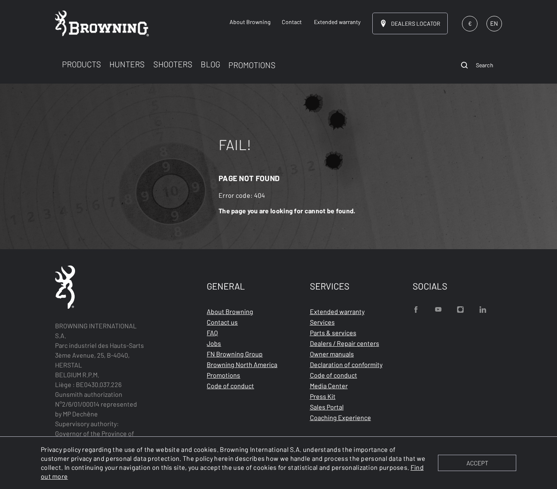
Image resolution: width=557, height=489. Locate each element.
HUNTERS (127, 64)
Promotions (223, 375)
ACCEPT (477, 463)
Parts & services (333, 332)
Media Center (329, 385)
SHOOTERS (172, 64)
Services (322, 322)
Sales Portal (327, 407)
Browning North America (242, 364)
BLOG (210, 64)
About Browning (230, 311)
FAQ (212, 332)
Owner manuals (332, 354)
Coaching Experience (340, 417)
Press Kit (323, 396)
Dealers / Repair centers (344, 343)
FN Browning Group (235, 354)
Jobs (214, 343)
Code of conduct (230, 385)
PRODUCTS (81, 64)
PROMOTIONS (252, 65)
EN (494, 23)
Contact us (222, 322)
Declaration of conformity (346, 364)
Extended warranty (337, 311)
